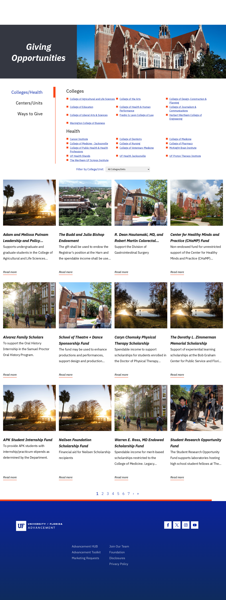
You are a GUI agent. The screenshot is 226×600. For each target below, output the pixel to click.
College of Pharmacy (181, 143)
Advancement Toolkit (86, 552)
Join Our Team (119, 546)
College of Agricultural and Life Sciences (92, 98)
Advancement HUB (85, 546)
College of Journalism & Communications (182, 108)
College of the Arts (130, 98)
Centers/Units (29, 103)
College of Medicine (180, 139)
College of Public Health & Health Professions (89, 149)
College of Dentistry (131, 139)
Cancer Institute (79, 139)
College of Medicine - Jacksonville (89, 143)
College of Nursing (130, 143)
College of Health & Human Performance (135, 108)
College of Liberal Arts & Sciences (89, 115)
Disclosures (117, 558)
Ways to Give (30, 113)
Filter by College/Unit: (90, 169)
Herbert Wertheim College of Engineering (185, 117)
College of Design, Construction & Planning (188, 100)
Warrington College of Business (87, 123)
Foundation (117, 552)
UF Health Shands (80, 155)
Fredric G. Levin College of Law (137, 115)
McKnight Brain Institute (182, 147)
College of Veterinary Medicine (137, 147)
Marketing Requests (85, 558)
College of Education (81, 106)
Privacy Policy (118, 564)
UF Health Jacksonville (133, 155)
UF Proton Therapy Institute (185, 155)
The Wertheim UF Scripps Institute (89, 160)
